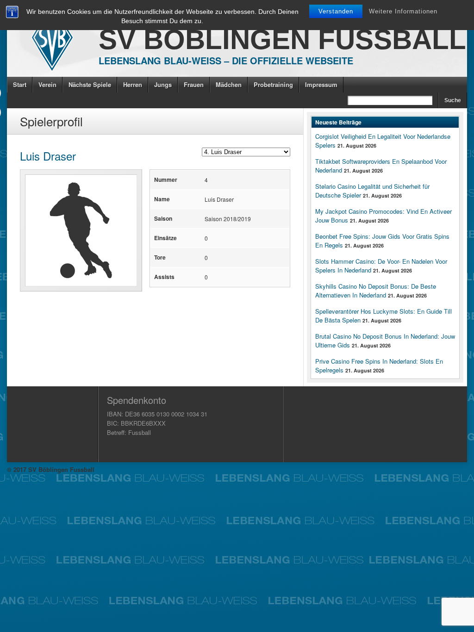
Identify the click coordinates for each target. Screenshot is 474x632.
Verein (47, 84)
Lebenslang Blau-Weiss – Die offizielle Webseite (226, 60)
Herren (132, 84)
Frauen (194, 84)
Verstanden (335, 11)
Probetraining (273, 84)
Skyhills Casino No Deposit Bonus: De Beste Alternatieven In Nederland (375, 290)
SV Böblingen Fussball (282, 39)
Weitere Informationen (403, 11)
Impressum (321, 84)
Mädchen (229, 84)
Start (19, 84)
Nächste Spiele (90, 84)
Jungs (163, 84)
